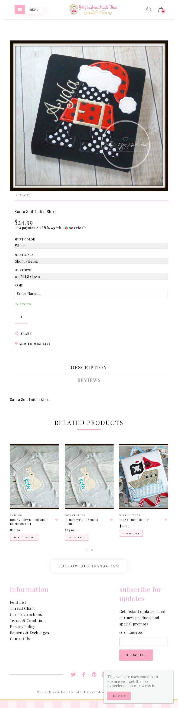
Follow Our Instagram (89, 566)
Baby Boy (16, 515)
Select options (24, 537)
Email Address (131, 633)
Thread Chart (22, 608)
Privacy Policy (22, 626)
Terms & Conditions (28, 620)
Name (19, 285)
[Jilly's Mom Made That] (93, 8)
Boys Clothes (75, 515)
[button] (50, 227)
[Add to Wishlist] (57, 520)
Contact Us (20, 638)
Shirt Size (23, 270)
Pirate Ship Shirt (134, 520)
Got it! (119, 696)
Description (89, 367)
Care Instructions (26, 614)
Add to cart (76, 537)
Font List (18, 602)
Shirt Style (24, 254)
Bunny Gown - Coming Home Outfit (29, 522)
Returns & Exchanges (29, 632)
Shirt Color (25, 239)
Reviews (89, 380)
